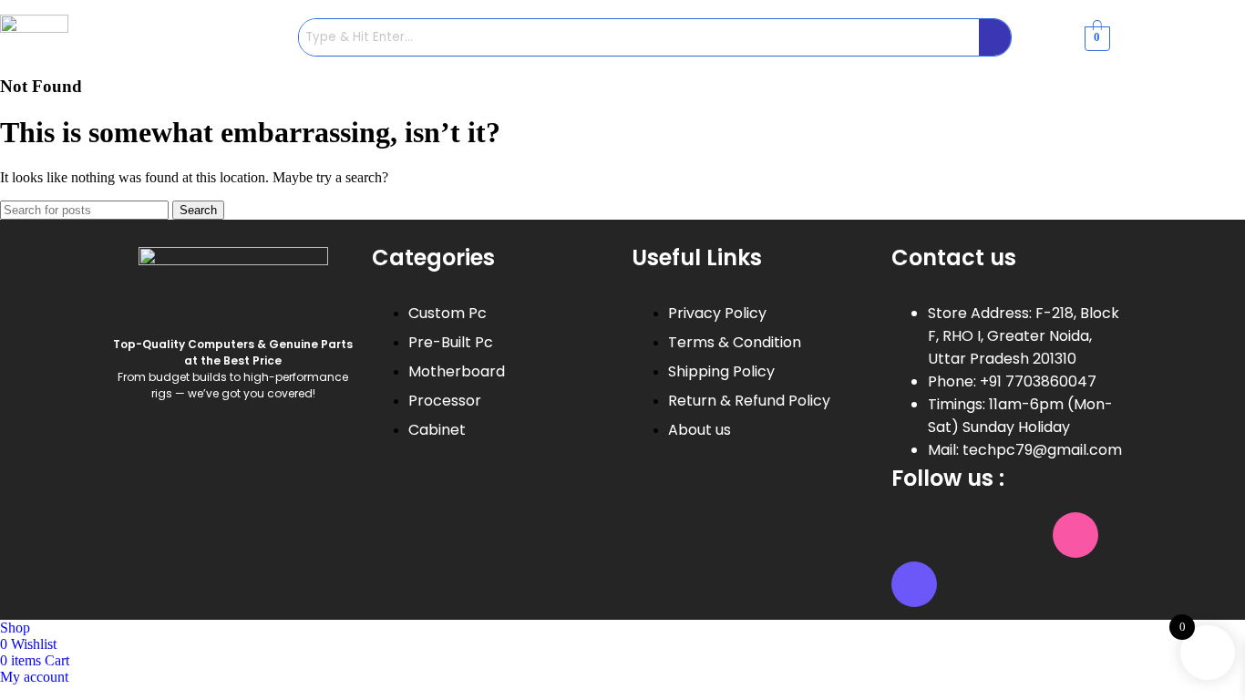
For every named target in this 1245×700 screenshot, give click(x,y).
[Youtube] (1021, 535)
